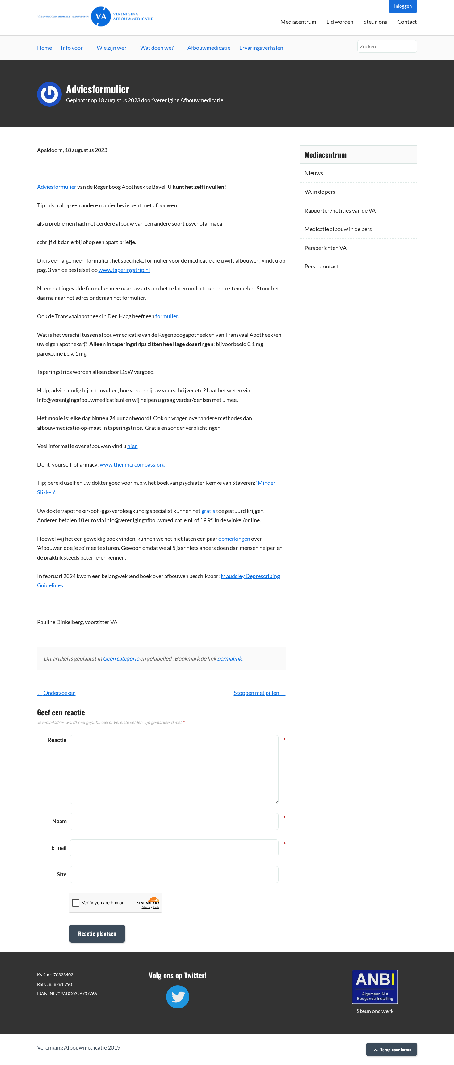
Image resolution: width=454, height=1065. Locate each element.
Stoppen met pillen (260, 692)
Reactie (57, 739)
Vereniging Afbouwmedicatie (188, 100)
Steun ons (375, 21)
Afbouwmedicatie (208, 47)
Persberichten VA (326, 247)
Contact (407, 21)
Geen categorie (121, 658)
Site (62, 874)
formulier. (167, 316)
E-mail (59, 847)
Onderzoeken (56, 692)
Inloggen (403, 6)
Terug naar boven (395, 1049)
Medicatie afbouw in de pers (338, 229)
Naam (59, 820)
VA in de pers (320, 191)
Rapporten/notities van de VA (340, 210)
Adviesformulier (56, 186)
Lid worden (339, 21)
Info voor (72, 47)
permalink (229, 658)
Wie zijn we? (111, 47)
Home (44, 47)
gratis (208, 510)
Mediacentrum (298, 21)
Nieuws (314, 173)
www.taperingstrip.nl (124, 269)
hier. (132, 445)
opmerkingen (234, 538)
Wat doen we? (157, 47)
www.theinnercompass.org (132, 464)
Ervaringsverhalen (261, 47)
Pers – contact (321, 266)
